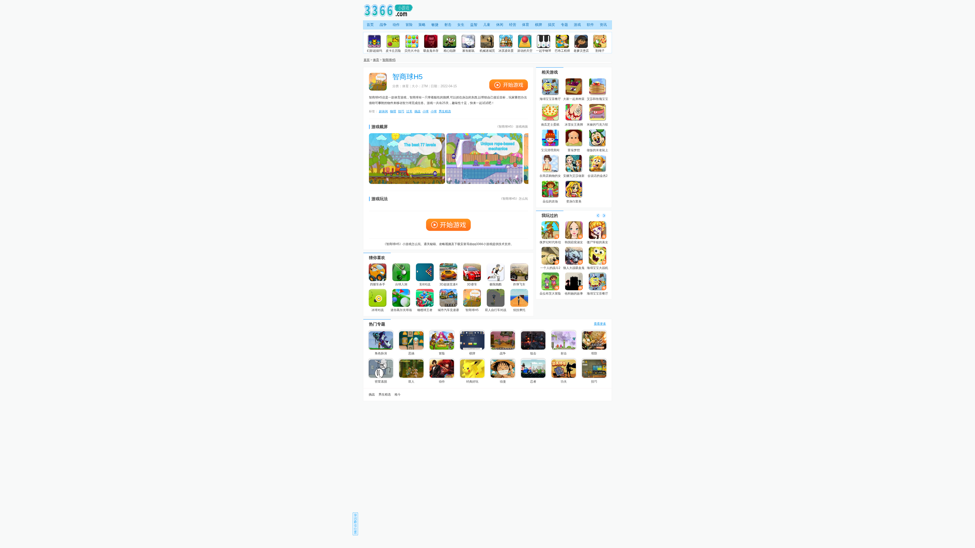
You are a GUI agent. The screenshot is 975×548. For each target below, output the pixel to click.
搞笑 (551, 25)
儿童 (486, 25)
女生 (460, 25)
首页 (370, 25)
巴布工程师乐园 (562, 51)
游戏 (577, 25)
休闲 (499, 25)
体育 (525, 25)
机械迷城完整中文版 (487, 51)
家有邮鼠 (468, 51)
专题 (564, 25)
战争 (383, 25)
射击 (447, 25)
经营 (512, 25)
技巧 (401, 111)
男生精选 (445, 111)
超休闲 (383, 111)
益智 (473, 25)
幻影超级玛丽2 (374, 51)
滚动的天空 (524, 51)
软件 (590, 25)
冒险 (409, 25)
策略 (422, 25)
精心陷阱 (450, 51)
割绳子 (600, 51)
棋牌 (538, 25)
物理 (393, 111)
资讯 (603, 25)
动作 (396, 25)
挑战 (417, 111)
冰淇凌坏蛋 (506, 51)
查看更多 (600, 324)
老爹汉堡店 (581, 51)
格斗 (398, 394)
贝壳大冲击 (412, 51)
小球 (425, 111)
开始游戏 (508, 85)
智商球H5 (389, 60)
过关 (409, 111)
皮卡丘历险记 (393, 51)
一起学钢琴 (543, 51)
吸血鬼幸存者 (430, 51)
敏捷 (434, 25)
